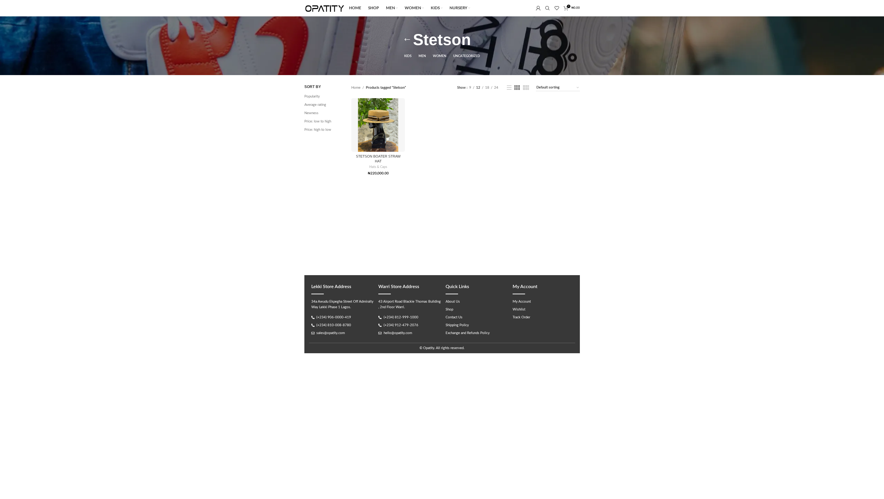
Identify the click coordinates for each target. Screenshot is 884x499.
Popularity (312, 96)
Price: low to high (317, 121)
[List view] (509, 88)
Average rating (315, 104)
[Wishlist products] (556, 8)
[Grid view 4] (517, 88)
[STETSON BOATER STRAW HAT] (378, 125)
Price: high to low (317, 129)
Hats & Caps (378, 167)
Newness (311, 113)
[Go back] (407, 39)
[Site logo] (324, 8)
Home (356, 87)
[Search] (547, 8)
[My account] (538, 8)
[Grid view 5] (526, 88)
